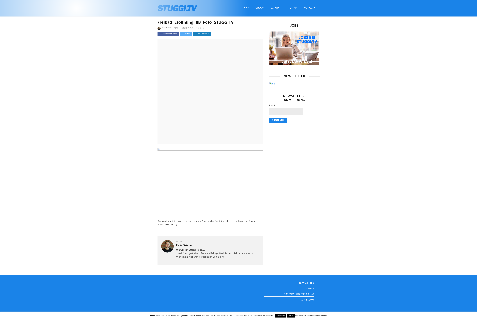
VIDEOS (260, 8)
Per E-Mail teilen (202, 33)
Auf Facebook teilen (169, 33)
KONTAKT (309, 8)
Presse (310, 289)
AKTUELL (276, 8)
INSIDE (293, 8)
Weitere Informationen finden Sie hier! (311, 315)
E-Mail (273, 105)
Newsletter (306, 283)
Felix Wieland (167, 28)
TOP (246, 8)
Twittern (187, 33)
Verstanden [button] (281, 316)
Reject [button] (291, 316)
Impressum (307, 300)
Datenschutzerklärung (299, 294)
